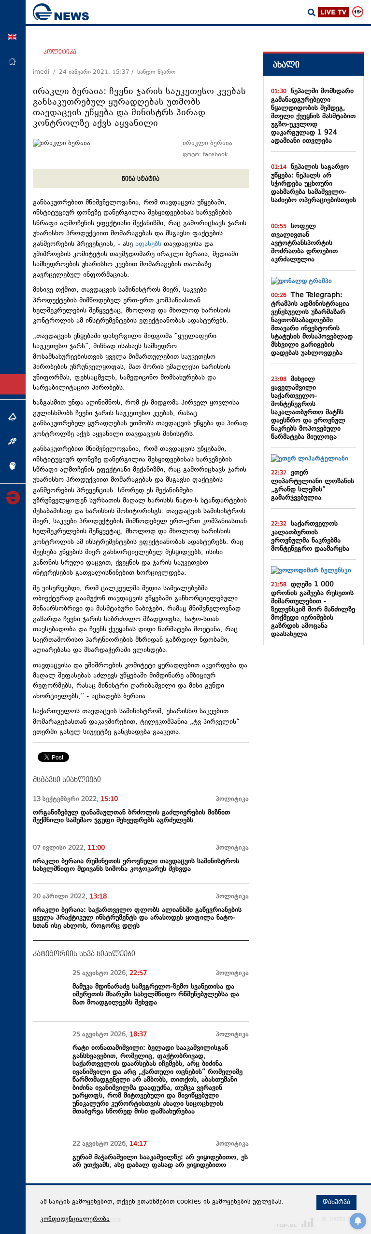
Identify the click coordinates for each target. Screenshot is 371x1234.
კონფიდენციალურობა (75, 1219)
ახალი (286, 64)
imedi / (46, 72)
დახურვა (336, 1202)
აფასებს (148, 244)
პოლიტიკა (59, 52)
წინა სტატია (140, 179)
